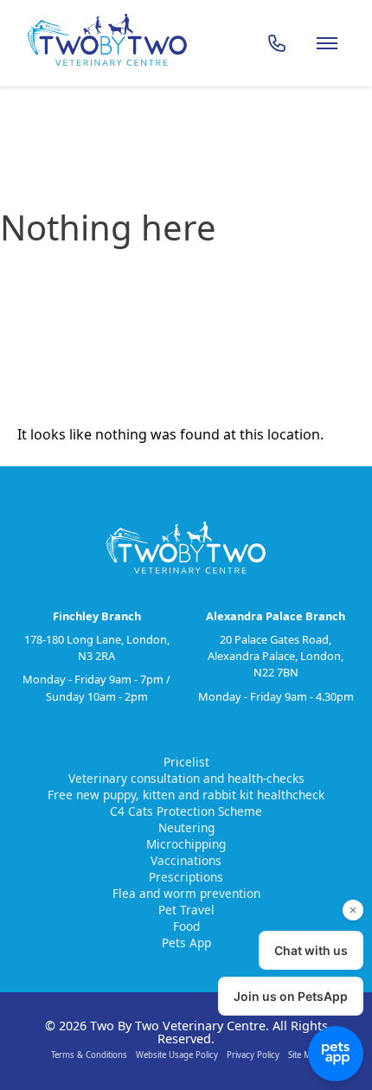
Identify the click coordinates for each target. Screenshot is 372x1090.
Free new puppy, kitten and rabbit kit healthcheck (186, 794)
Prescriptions (186, 877)
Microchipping (186, 844)
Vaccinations (186, 860)
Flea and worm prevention (186, 893)
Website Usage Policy (177, 1055)
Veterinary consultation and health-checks (186, 778)
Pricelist (186, 761)
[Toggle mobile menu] (327, 43)
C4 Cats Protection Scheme (186, 811)
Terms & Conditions (89, 1055)
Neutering (186, 827)
